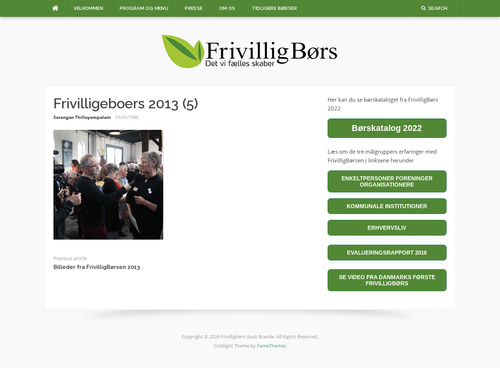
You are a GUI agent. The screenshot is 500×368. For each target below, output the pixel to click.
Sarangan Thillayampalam (82, 117)
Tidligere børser (274, 8)
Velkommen (89, 8)
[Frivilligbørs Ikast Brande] (250, 50)
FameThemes (271, 345)
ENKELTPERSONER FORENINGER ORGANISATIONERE (387, 181)
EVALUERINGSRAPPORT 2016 (387, 252)
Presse (193, 8)
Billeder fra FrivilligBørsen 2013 (96, 267)
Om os (227, 8)
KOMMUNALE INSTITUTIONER (387, 206)
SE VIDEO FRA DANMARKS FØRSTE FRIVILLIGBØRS (387, 280)
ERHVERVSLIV (386, 228)
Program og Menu (144, 8)
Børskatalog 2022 (387, 128)
